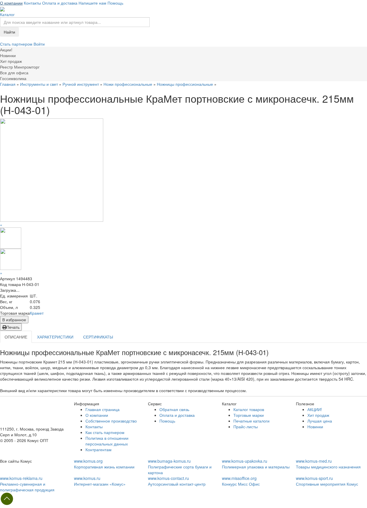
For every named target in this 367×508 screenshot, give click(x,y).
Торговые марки (248, 415)
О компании (11, 3)
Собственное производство (111, 421)
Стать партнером (17, 44)
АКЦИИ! (314, 409)
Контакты (32, 3)
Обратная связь (174, 409)
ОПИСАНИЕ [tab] (16, 337)
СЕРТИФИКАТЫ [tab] (98, 337)
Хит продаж (318, 415)
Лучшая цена (319, 421)
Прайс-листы (245, 426)
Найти (9, 32)
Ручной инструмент (81, 84)
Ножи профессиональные (128, 84)
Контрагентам (98, 449)
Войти (39, 44)
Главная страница (102, 409)
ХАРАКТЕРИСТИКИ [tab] (55, 337)
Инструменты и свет (39, 84)
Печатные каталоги (251, 421)
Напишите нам (92, 3)
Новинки (315, 426)
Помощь (115, 3)
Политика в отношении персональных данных (106, 441)
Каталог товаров (248, 409)
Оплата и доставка (59, 3)
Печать (12, 327)
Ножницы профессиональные (185, 84)
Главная (7, 84)
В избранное (14, 319)
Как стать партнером (104, 432)
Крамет (37, 313)
